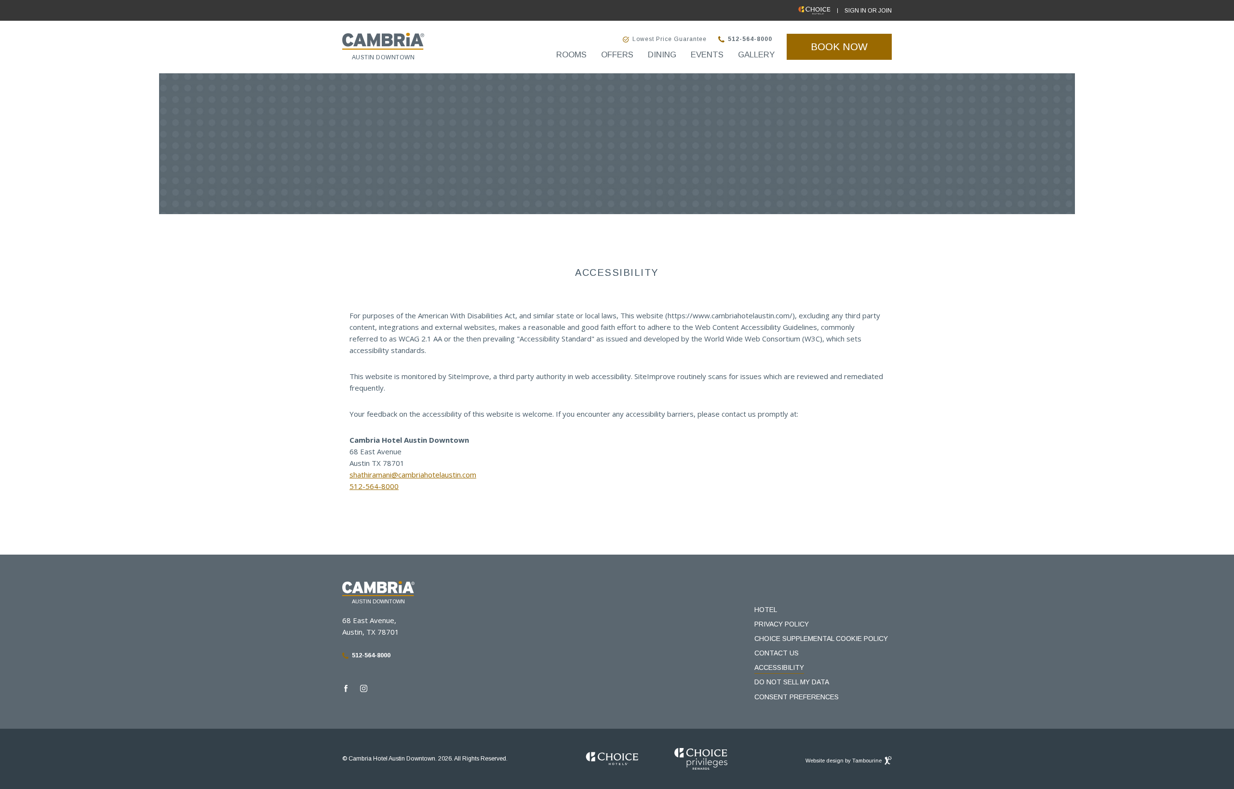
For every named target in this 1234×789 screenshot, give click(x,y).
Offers (617, 54)
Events (707, 54)
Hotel (765, 609)
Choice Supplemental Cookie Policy (821, 638)
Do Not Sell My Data (791, 682)
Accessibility (779, 667)
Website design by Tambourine (844, 758)
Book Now (851, 43)
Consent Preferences (796, 697)
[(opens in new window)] (612, 759)
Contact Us (776, 653)
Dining (662, 54)
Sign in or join (868, 11)
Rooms (571, 54)
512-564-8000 (750, 39)
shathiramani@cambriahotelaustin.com (412, 474)
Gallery (756, 54)
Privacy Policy (781, 624)
